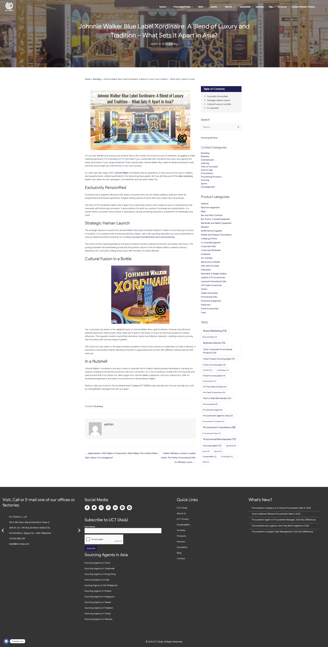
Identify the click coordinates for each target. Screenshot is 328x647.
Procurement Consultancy (219, 427)
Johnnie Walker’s (122, 173)
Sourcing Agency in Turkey (98, 613)
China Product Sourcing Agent (219, 359)
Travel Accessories (209, 308)
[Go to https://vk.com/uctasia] (122, 507)
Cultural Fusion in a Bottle (219, 104)
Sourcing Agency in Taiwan (98, 602)
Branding (173, 44)
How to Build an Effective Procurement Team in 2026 (276, 514)
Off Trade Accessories (211, 285)
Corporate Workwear (211, 250)
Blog (179, 553)
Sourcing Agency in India (97, 580)
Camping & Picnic (209, 238)
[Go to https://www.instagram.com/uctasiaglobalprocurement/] (101, 507)
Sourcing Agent (212, 445)
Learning (205, 163)
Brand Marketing (215, 330)
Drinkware (205, 254)
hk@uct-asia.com (23, 544)
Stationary (206, 305)
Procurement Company (213, 421)
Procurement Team (212, 433)
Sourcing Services (209, 138)
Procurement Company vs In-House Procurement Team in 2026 (281, 508)
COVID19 (207, 370)
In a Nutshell (212, 108)
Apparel (204, 203)
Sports (204, 183)
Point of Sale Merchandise (217, 398)
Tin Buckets (227, 456)
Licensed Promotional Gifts (213, 281)
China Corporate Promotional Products (217, 351)
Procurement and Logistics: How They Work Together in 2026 (280, 526)
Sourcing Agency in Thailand (99, 608)
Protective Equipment (211, 301)
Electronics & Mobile (210, 262)
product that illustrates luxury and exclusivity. (154, 237)
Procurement (207, 173)
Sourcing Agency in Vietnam (98, 619)
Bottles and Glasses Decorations (216, 235)
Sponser (231, 446)
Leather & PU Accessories (213, 277)
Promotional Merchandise (219, 439)
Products (181, 536)
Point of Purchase (209, 166)
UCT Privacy (183, 519)
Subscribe (91, 548)
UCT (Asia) (182, 508)
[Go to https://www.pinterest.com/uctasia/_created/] (108, 507)
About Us (181, 513)
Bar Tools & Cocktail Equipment (215, 219)
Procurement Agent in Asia (218, 415)
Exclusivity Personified (217, 96)
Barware (205, 227)
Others (204, 289)
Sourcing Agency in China (97, 563)
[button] (3, 530)
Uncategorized (208, 187)
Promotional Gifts (209, 297)
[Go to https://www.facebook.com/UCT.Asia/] (87, 507)
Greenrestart (209, 381)
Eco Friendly (206, 258)
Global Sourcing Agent (214, 375)
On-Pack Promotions (214, 392)
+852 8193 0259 (19, 538)
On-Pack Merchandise (215, 386)
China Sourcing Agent (214, 365)
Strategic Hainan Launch (218, 100)
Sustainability (209, 456)
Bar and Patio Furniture (212, 215)
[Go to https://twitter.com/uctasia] (94, 507)
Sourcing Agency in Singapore (100, 596)
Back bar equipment (210, 207)
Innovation (182, 547)
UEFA (206, 462)
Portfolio (181, 530)
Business (205, 156)
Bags (203, 211)
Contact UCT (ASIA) (140, 385)
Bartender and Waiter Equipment (216, 223)
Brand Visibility (210, 337)
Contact (181, 558)
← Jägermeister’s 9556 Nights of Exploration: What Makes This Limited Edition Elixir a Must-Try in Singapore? (121, 454)
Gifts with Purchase (210, 266)
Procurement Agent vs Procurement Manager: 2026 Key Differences (284, 520)
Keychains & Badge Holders (214, 273)
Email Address (90, 527)
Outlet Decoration (209, 293)
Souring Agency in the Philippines (101, 585)
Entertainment (207, 160)
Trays (203, 312)
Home (87, 79)
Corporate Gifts (208, 246)
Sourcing (205, 180)
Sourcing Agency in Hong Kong (100, 574)
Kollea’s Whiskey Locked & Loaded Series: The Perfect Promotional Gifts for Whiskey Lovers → (178, 454)
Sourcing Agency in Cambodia (100, 568)
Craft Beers (223, 370)
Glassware (206, 269)
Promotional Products (211, 177)
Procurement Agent (212, 410)
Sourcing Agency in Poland (98, 591)
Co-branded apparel (210, 242)
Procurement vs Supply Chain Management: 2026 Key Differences (282, 531)
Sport (206, 451)
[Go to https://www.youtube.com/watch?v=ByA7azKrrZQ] (129, 507)
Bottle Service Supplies (211, 231)
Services (181, 541)
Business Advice (214, 342)
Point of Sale (207, 170)
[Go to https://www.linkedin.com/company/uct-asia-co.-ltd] (115, 507)
